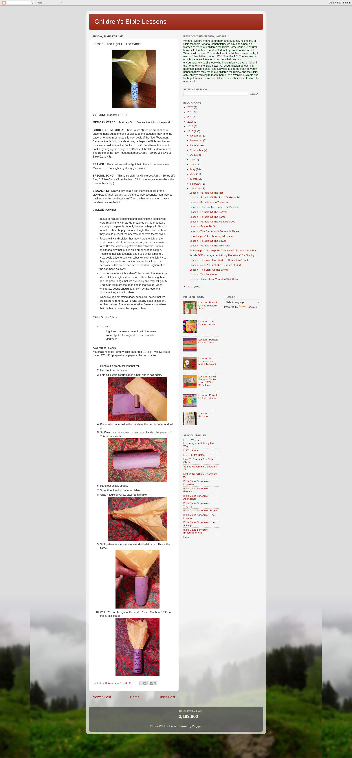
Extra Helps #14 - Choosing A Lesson (211, 236)
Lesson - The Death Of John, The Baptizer (214, 207)
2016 (190, 126)
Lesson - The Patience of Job (207, 322)
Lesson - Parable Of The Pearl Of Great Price (216, 197)
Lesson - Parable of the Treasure (209, 202)
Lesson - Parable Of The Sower (208, 240)
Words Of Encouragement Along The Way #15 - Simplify (222, 255)
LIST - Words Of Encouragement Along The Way (198, 443)
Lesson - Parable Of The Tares (207, 217)
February (196, 183)
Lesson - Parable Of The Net (206, 192)
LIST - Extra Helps (194, 455)
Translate (251, 307)
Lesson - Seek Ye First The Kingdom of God (215, 265)
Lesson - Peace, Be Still (203, 226)
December (196, 135)
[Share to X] (148, 683)
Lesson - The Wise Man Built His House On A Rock (219, 260)
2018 (190, 117)
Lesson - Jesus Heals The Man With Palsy (214, 279)
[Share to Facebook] (151, 683)
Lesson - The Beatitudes (204, 274)
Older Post (166, 697)
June (193, 164)
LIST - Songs (191, 450)
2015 (190, 131)
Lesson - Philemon (203, 415)
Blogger (196, 726)
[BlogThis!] (144, 683)
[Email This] (141, 683)
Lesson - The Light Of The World (209, 269)
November (196, 140)
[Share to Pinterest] (155, 683)
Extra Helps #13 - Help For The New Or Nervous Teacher (223, 250)
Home (135, 697)
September (197, 150)
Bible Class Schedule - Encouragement (196, 531)
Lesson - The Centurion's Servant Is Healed (215, 231)
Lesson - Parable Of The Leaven (209, 212)
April (193, 174)
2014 (190, 286)
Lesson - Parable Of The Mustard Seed (212, 221)
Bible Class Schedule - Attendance (196, 497)
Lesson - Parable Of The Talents (208, 396)
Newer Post (102, 697)
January (195, 188)
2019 (190, 112)
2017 (190, 121)
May (193, 169)
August (194, 155)
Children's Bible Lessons (130, 21)
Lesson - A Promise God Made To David (207, 361)
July (193, 159)
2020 (190, 107)
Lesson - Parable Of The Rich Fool (210, 245)
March (194, 178)
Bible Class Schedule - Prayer (200, 510)
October (195, 145)
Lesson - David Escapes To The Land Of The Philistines (207, 381)
